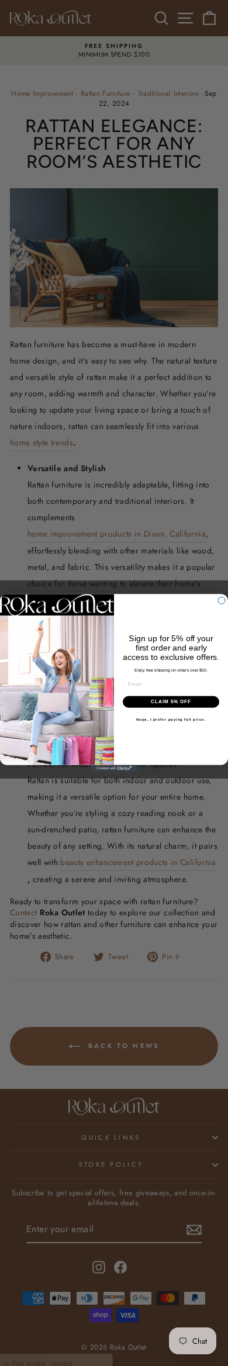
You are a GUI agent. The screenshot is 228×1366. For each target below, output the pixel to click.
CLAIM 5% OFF (171, 701)
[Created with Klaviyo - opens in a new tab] (114, 768)
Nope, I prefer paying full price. (171, 719)
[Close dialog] (221, 600)
